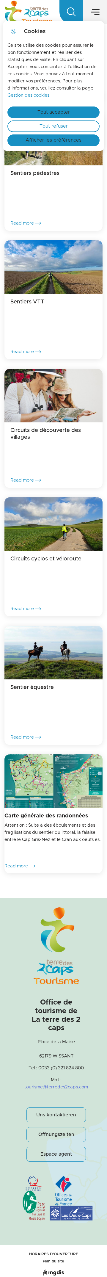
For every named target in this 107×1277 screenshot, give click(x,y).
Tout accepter (53, 112)
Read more (22, 223)
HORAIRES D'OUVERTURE (53, 1254)
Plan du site (53, 1261)
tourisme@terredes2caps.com (56, 1087)
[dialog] (53, 86)
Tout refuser (54, 126)
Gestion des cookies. (29, 95)
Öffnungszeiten (56, 1134)
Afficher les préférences (53, 140)
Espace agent (56, 1154)
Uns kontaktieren (56, 1115)
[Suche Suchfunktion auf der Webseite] (71, 12)
